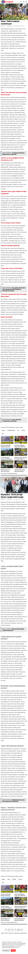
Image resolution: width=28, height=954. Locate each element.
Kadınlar (14, 879)
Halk (3, 433)
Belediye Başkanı (11, 430)
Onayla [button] (13, 950)
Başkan (3, 430)
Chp (18, 430)
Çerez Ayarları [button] (6, 950)
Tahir (3, 882)
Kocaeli (20, 879)
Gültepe (23, 430)
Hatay (8, 879)
